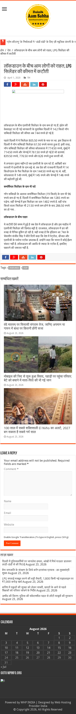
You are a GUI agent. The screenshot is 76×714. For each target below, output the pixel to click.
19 (27, 652)
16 (69, 647)
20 (38, 652)
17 (6, 652)
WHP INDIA (28, 702)
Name (7, 501)
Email (7, 513)
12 (27, 647)
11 (16, 647)
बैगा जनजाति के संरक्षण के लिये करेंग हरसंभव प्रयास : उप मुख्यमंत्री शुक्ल (35, 571)
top (25, 268)
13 (38, 647)
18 (16, 652)
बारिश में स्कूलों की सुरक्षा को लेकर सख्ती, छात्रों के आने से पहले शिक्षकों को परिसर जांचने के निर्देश (34, 589)
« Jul (3, 667)
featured (14, 268)
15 (59, 647)
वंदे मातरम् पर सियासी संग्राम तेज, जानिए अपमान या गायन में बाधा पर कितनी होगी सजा (34, 326)
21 (48, 652)
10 (6, 647)
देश (9, 50)
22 (59, 652)
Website (9, 524)
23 (69, 652)
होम (2, 50)
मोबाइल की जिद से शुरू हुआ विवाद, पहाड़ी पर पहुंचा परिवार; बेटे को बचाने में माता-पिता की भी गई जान (38, 378)
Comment (11, 469)
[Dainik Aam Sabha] (38, 15)
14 (48, 647)
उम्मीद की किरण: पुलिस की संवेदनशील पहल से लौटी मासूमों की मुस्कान (37, 596)
